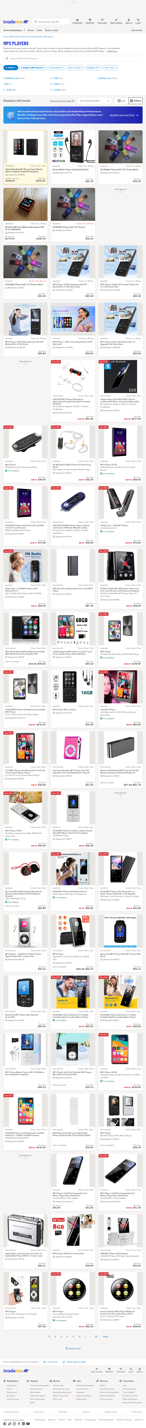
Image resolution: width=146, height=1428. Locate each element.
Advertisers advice (83, 1395)
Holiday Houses (111, 1412)
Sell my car (57, 1399)
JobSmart (80, 1392)
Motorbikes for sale (61, 1389)
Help (124, 1385)
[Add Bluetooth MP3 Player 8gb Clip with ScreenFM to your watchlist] (43, 980)
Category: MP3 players (32, 67)
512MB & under (14, 78)
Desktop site (41, 1419)
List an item (136, 30)
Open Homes (35, 1392)
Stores (31, 30)
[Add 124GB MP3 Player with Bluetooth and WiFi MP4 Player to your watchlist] (43, 674)
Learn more (52, 1362)
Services (104, 1381)
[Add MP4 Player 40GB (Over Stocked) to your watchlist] (91, 1218)
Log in (138, 23)
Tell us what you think (76, 1362)
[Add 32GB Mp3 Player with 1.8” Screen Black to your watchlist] (139, 134)
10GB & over (107, 78)
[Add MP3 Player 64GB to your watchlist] (139, 1037)
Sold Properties (36, 1389)
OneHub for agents (37, 1395)
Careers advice (82, 1389)
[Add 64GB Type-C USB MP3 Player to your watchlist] (139, 490)
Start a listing (96, 1371)
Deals (39, 30)
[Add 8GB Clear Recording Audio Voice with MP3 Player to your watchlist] (91, 553)
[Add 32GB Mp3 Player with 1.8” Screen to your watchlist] (91, 192)
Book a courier (51, 30)
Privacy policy (90, 1419)
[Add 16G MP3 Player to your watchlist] (139, 674)
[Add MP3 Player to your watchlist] (139, 616)
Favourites (120, 1371)
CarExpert (86, 1412)
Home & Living (13, 1399)
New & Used (74, 67)
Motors (56, 1381)
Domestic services (107, 1389)
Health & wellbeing (107, 1395)
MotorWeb (63, 1412)
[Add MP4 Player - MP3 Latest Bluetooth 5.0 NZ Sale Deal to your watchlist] (91, 307)
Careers (61, 1419)
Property (34, 1381)
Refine (11, 67)
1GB (7, 83)
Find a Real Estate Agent (37, 1401)
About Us (52, 1419)
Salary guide (81, 1399)
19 (96, 1336)
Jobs (78, 1381)
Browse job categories (85, 1385)
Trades (102, 1385)
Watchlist (109, 1371)
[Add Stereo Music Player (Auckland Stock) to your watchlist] (91, 134)
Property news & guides (39, 1385)
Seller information (130, 1399)
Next (105, 1336)
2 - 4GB (9, 89)
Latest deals (12, 1385)
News (69, 1419)
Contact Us (138, 1419)
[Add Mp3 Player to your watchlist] (43, 429)
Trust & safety (128, 1392)
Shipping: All (92, 67)
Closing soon (12, 1392)
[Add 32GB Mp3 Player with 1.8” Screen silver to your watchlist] (43, 249)
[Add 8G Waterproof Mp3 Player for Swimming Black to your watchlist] (91, 429)
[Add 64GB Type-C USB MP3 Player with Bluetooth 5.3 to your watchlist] (43, 553)
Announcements (129, 1389)
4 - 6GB (57, 78)
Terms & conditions (106, 1419)
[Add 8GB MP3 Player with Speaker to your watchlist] (139, 1218)
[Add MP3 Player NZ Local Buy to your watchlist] (91, 674)
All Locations (56, 67)
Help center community (132, 1402)
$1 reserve (11, 1395)
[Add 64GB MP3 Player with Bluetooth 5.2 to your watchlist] (91, 856)
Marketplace (13, 1381)
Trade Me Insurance (11, 1412)
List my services (106, 1399)
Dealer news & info (60, 1395)
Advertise (78, 1419)
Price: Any (109, 67)
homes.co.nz (39, 1412)
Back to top (75, 1348)
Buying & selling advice (62, 1392)
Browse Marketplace (13, 30)
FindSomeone (137, 1412)
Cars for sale (58, 1385)
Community (128, 1381)
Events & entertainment (109, 1392)
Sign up (128, 23)
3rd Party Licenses (130, 1395)
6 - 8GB (57, 83)
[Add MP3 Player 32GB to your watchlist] (139, 429)
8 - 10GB (58, 89)
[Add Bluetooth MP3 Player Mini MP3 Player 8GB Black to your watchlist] (139, 919)
